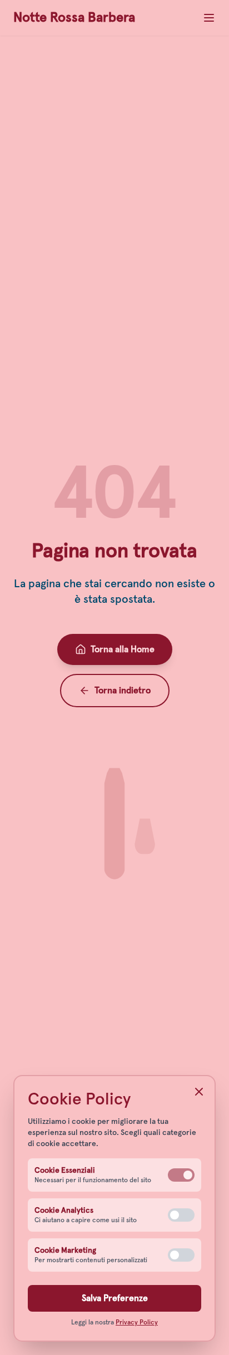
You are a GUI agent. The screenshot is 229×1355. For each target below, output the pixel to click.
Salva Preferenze (115, 1298)
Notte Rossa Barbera (74, 17)
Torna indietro (122, 690)
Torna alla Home (123, 649)
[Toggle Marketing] (181, 1255)
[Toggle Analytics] (181, 1215)
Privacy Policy (137, 1322)
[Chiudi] (199, 1091)
